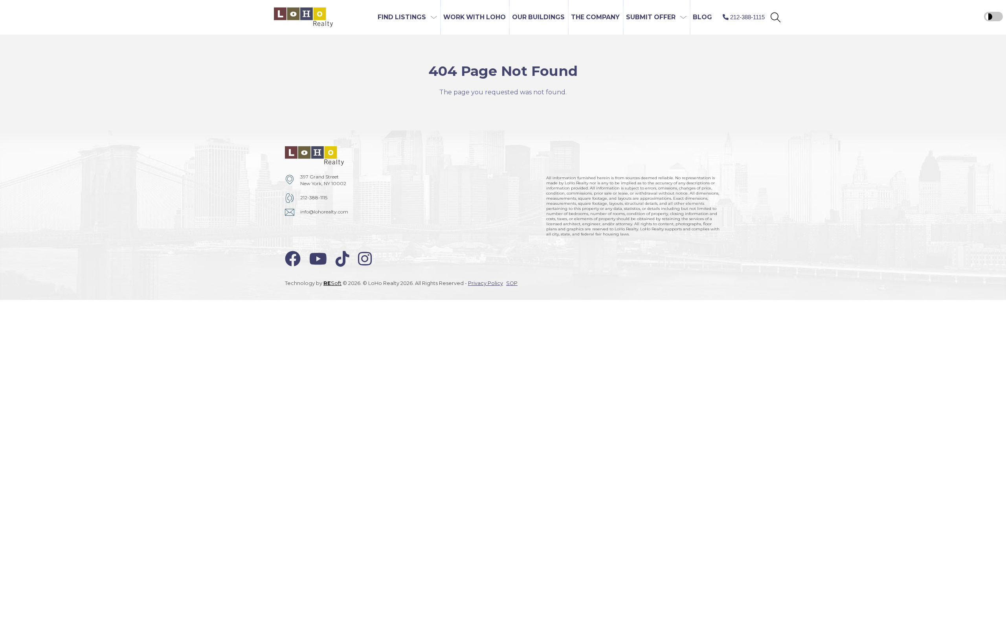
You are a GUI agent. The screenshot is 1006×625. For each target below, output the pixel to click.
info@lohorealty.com (324, 212)
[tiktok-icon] (342, 258)
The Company (595, 17)
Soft (332, 283)
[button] (775, 17)
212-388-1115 (313, 197)
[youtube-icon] (318, 258)
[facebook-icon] (293, 258)
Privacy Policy (485, 283)
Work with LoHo (474, 17)
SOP (512, 283)
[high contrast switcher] (993, 16)
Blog (702, 17)
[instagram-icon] (365, 258)
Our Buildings (538, 17)
